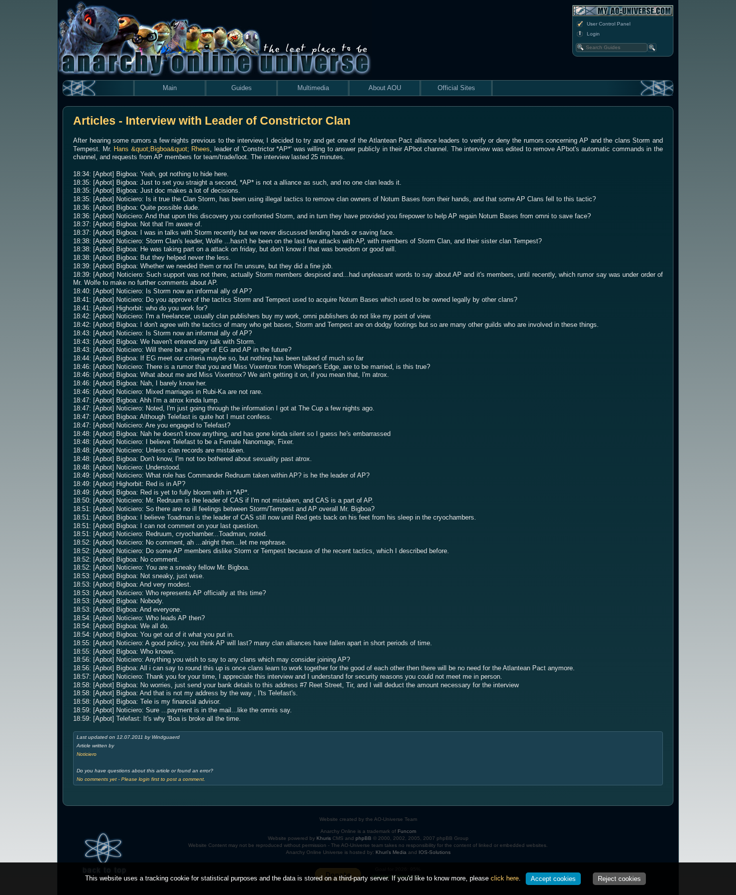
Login (593, 34)
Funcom (407, 831)
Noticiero (87, 754)
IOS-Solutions (435, 852)
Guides (241, 88)
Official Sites (456, 88)
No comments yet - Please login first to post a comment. (141, 779)
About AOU (385, 88)
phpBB (363, 838)
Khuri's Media (391, 852)
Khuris (323, 838)
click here (505, 878)
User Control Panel (608, 24)
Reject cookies (619, 878)
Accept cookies (553, 878)
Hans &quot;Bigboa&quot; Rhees (162, 149)
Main (170, 88)
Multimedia (313, 88)
